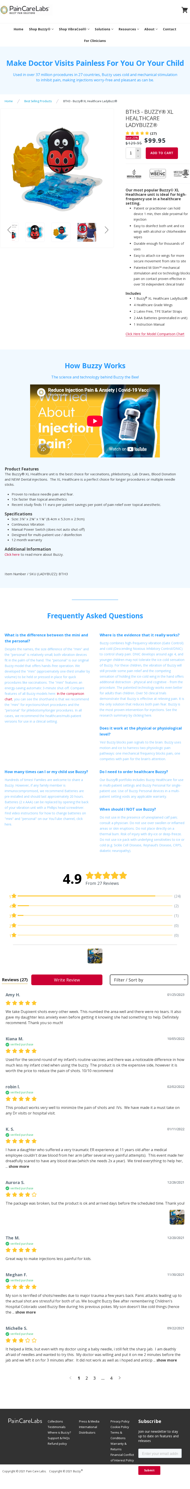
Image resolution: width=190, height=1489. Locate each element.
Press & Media (89, 1421)
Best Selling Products (38, 101)
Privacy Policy (120, 1421)
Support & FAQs (59, 1438)
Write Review (67, 980)
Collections (55, 1421)
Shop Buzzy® (40, 29)
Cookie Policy (120, 1427)
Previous (8, 235)
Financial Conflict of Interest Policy (122, 1457)
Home (18, 29)
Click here (12, 554)
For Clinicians (95, 40)
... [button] (23, 1312)
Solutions (102, 29)
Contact (169, 29)
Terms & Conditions (118, 1435)
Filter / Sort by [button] (128, 980)
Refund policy (57, 1443)
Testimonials (57, 1427)
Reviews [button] (15, 979)
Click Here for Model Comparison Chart (155, 334)
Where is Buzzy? (59, 1432)
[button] (95, 956)
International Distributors (88, 1430)
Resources (127, 29)
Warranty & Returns (119, 1446)
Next (108, 235)
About (149, 29)
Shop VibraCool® (72, 29)
